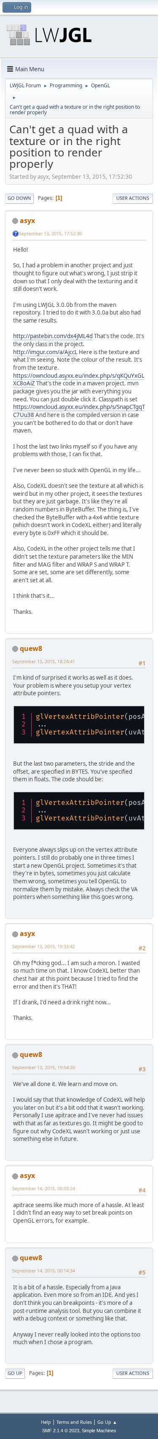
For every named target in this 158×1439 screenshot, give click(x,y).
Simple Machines (99, 1430)
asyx (27, 220)
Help (46, 1422)
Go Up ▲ (107, 1422)
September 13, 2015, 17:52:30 (50, 233)
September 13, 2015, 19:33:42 (43, 946)
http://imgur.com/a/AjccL (45, 352)
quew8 (31, 648)
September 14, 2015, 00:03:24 (43, 1188)
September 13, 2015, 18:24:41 (43, 661)
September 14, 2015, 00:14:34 (43, 1270)
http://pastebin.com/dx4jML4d (53, 336)
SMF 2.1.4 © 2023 (60, 1430)
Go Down (19, 198)
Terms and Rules (74, 1422)
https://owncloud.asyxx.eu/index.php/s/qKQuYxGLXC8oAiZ (79, 379)
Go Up (15, 1373)
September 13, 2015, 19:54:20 (43, 1067)
